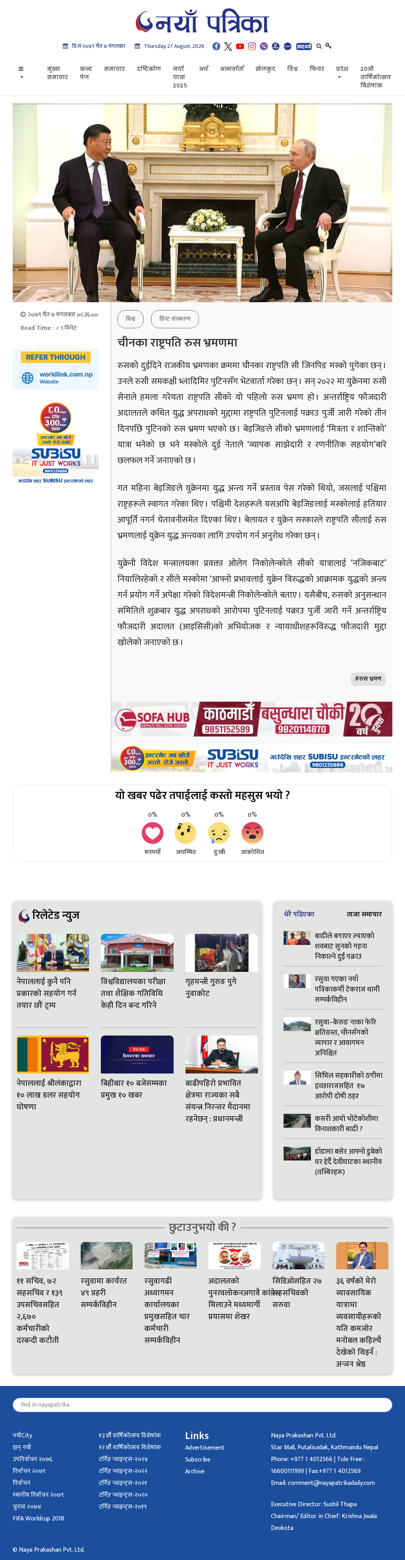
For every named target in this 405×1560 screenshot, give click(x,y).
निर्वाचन (21, 1483)
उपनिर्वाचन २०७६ (32, 1459)
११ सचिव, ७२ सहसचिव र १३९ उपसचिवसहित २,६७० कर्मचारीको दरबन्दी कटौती (40, 1310)
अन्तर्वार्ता (232, 69)
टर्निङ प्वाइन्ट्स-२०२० (123, 1495)
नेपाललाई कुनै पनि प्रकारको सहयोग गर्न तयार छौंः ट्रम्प (46, 993)
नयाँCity (22, 1435)
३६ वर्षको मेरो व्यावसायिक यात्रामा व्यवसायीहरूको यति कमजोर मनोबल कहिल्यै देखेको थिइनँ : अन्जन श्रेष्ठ (358, 1322)
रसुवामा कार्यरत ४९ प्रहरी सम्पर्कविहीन (104, 1293)
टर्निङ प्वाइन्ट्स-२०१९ (123, 1506)
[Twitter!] (228, 46)
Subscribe (197, 1459)
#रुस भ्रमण (368, 679)
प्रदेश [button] (342, 69)
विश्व (292, 69)
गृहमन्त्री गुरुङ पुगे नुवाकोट (211, 988)
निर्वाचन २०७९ (29, 1471)
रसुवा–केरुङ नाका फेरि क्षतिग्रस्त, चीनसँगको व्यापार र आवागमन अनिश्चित (345, 1037)
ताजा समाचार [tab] (364, 914)
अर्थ (203, 69)
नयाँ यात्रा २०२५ (180, 77)
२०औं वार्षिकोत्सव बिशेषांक (375, 77)
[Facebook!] (216, 46)
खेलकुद (265, 69)
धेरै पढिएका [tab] (299, 914)
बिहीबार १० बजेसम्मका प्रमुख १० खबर (134, 1089)
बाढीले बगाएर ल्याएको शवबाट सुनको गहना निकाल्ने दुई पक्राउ (344, 946)
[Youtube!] (240, 46)
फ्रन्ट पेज (86, 73)
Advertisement (205, 1448)
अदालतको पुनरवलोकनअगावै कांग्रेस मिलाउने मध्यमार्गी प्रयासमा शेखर (234, 1299)
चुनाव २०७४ (27, 1506)
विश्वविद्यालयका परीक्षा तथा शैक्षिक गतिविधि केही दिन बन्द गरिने (133, 993)
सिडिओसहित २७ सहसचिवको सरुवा (297, 1293)
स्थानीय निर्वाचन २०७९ (38, 1495)
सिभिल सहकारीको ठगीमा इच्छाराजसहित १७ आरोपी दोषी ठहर (348, 1086)
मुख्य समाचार (57, 73)
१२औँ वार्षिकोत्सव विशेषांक (130, 1447)
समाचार (114, 69)
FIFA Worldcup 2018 (38, 1518)
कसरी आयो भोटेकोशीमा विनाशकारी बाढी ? (346, 1124)
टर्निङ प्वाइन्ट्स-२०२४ (123, 1459)
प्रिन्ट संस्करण (175, 319)
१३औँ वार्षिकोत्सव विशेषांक (130, 1435)
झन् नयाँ (22, 1447)
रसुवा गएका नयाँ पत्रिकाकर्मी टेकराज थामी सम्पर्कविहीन (347, 989)
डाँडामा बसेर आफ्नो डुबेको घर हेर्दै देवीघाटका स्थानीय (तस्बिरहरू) (348, 1162)
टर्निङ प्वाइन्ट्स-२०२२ (123, 1471)
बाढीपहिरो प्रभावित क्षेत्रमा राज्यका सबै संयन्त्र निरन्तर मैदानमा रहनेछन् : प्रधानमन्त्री (217, 1101)
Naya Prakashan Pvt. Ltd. (304, 1435)
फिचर (317, 69)
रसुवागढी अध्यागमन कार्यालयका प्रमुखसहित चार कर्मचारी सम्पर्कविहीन (167, 1310)
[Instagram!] (252, 46)
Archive (194, 1471)
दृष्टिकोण (149, 69)
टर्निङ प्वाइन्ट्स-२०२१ (123, 1483)
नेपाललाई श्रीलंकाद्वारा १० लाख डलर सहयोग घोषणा (49, 1095)
